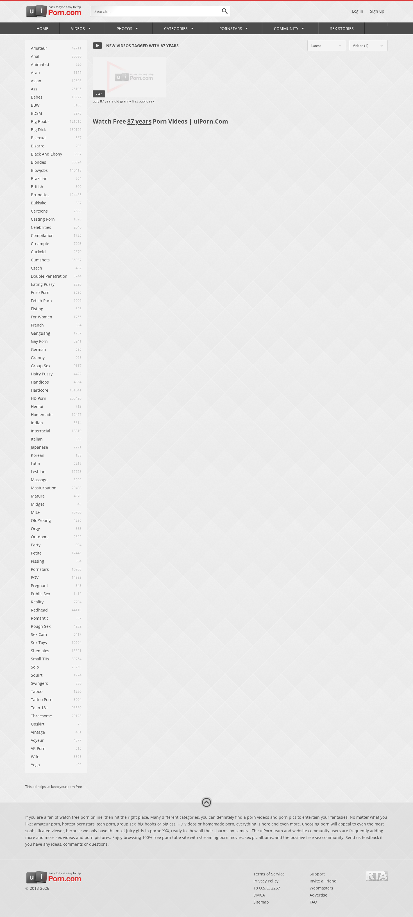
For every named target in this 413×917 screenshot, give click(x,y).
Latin (35, 463)
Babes (36, 97)
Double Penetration (49, 276)
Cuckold (38, 251)
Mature (38, 496)
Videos (78, 28)
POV (34, 577)
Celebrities (41, 227)
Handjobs (40, 382)
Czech (36, 268)
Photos (124, 28)
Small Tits (40, 658)
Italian (37, 439)
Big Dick (38, 129)
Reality (37, 602)
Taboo (36, 691)
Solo (35, 667)
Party (35, 545)
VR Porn (38, 748)
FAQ (313, 902)
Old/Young (41, 520)
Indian (37, 422)
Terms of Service (269, 874)
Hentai (37, 406)
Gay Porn (39, 341)
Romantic (40, 618)
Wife (35, 756)
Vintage (38, 732)
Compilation (42, 235)
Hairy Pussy (42, 374)
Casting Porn (43, 219)
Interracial (40, 431)
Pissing (37, 561)
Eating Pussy (43, 284)
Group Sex (40, 365)
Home (42, 28)
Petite (36, 553)
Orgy (35, 528)
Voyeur (37, 740)
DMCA (259, 895)
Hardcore (39, 390)
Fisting (37, 308)
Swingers (39, 683)
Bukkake (38, 203)
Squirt (36, 675)
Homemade (42, 414)
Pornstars (230, 28)
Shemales (40, 650)
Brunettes (40, 194)
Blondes (38, 162)
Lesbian (38, 471)
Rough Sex (41, 626)
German (38, 349)
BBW (35, 105)
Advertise (318, 895)
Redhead (39, 610)
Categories (176, 28)
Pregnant (39, 585)
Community (286, 28)
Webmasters (321, 888)
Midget (37, 504)
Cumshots (40, 260)
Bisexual (39, 137)
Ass (34, 89)
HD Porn (38, 398)
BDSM (36, 113)
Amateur (39, 48)
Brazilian (39, 178)
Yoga (35, 764)
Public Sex (40, 593)
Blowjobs (39, 170)
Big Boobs (40, 121)
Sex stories (342, 28)
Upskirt (37, 724)
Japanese (39, 447)
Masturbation (43, 488)
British (37, 186)
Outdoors (40, 536)
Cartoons (39, 211)
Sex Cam (39, 634)
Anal (35, 56)
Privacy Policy (265, 881)
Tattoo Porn (42, 699)
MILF (35, 512)
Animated (40, 64)
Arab (35, 72)
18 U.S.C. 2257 (266, 888)
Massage (39, 479)
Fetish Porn (41, 300)
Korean (37, 455)
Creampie (40, 243)
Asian (36, 80)
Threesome (41, 715)
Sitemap (261, 902)
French (37, 325)
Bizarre (37, 146)
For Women (41, 317)
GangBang (40, 333)
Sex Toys (39, 642)
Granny (38, 357)
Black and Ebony (46, 154)
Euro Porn (40, 292)
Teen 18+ (39, 707)
